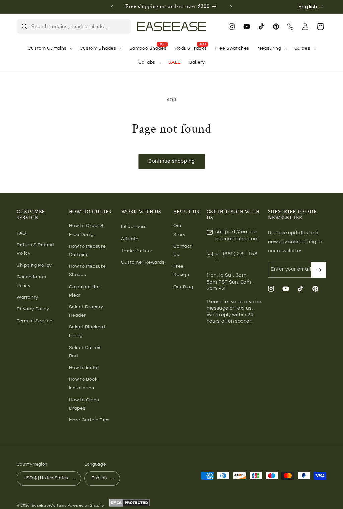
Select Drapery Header (86, 311)
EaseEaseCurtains (49, 505)
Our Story (179, 230)
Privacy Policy (33, 309)
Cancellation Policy (31, 281)
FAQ (21, 233)
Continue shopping (171, 161)
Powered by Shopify (86, 505)
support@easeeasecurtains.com (237, 235)
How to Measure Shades (87, 270)
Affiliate (129, 239)
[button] (50, 48)
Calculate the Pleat (84, 291)
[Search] (25, 26)
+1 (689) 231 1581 (236, 257)
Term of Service (35, 321)
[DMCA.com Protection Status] (129, 505)
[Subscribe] (318, 270)
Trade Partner (137, 250)
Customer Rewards (143, 262)
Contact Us (182, 250)
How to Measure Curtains (87, 250)
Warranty (27, 297)
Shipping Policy (34, 265)
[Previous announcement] (112, 6)
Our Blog (183, 287)
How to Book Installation (83, 383)
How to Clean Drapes (84, 404)
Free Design (181, 270)
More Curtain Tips (89, 420)
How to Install (84, 367)
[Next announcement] (231, 6)
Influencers (134, 226)
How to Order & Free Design (86, 230)
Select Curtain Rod (85, 351)
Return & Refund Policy (35, 249)
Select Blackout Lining (87, 331)
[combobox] (78, 26)
